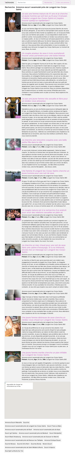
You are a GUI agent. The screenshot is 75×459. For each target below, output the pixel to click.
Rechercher (48, 2)
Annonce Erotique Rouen (52, 440)
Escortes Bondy (36, 444)
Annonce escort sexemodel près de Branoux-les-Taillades (24, 440)
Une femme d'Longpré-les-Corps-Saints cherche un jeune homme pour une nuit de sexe (45, 172)
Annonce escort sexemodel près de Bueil (18, 429)
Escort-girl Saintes (11, 433)
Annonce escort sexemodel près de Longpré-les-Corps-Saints (25, 426)
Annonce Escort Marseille (13, 422)
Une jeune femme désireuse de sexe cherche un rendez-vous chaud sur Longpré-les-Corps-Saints (45, 318)
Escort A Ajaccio (49, 447)
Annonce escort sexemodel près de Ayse (46, 429)
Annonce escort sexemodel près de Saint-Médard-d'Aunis (24, 447)
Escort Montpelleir (56, 433)
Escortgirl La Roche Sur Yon (14, 451)
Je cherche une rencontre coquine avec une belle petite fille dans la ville (44, 141)
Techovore (9, 2)
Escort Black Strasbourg (13, 437)
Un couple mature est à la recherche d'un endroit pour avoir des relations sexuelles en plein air (44, 211)
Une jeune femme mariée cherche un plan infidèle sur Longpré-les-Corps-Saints (44, 353)
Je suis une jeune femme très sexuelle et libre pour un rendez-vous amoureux (45, 100)
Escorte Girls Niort (23, 444)
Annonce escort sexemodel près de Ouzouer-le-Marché (40, 437)
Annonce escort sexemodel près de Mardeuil (33, 433)
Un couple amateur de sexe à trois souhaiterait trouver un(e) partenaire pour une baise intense (43, 54)
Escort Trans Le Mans (54, 426)
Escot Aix (26, 422)
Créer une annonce (62, 2)
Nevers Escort (47, 444)
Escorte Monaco (10, 444)
